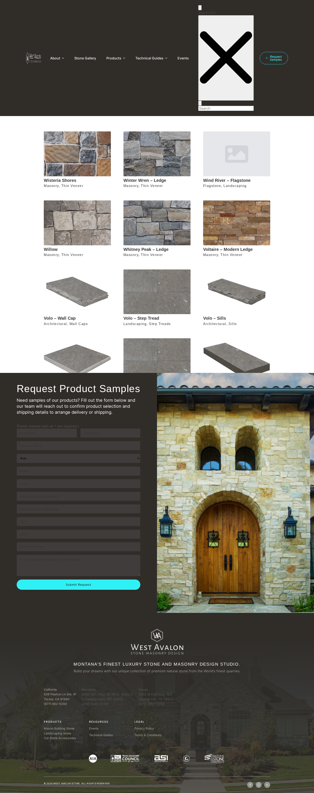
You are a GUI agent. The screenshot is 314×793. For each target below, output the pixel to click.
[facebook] (250, 785)
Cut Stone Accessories (60, 738)
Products (113, 58)
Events (183, 58)
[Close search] (226, 58)
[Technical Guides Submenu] (167, 58)
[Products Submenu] (125, 58)
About (55, 58)
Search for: (207, 12)
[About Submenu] (63, 58)
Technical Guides (149, 58)
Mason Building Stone (59, 728)
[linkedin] (267, 785)
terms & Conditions (148, 735)
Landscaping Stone (57, 733)
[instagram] (259, 785)
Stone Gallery (85, 58)
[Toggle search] (200, 7)
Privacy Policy (144, 728)
